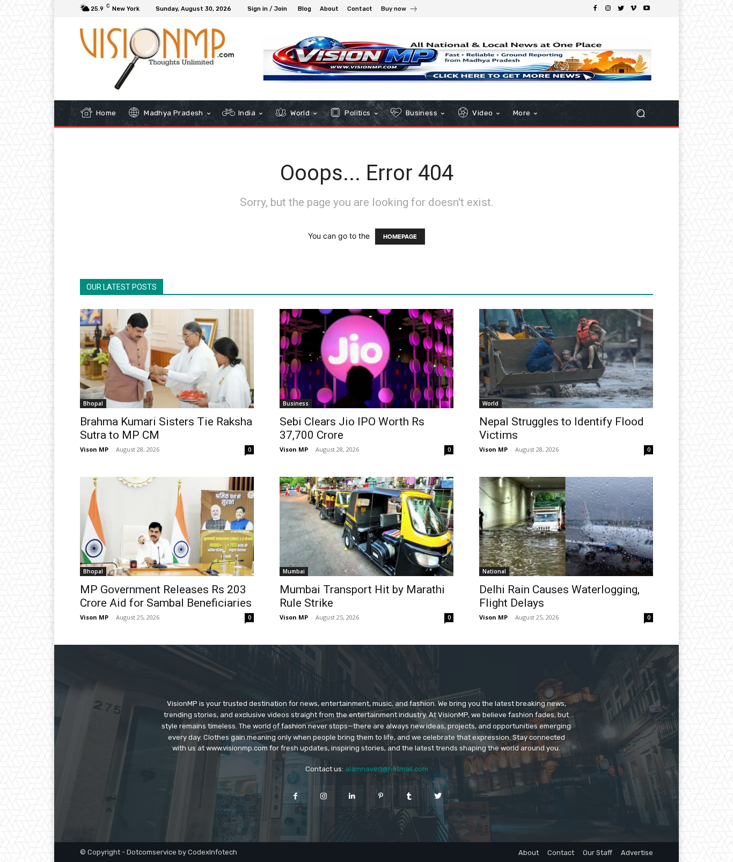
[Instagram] (608, 8)
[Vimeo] (633, 8)
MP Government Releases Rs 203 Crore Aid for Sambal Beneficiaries (166, 596)
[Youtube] (646, 8)
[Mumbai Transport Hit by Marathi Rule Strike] (366, 526)
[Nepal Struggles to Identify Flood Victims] (566, 358)
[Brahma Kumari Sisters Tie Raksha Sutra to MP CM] (167, 358)
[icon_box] (399, 10)
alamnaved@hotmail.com (386, 769)
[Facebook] (595, 8)
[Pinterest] (380, 795)
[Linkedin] (352, 795)
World (490, 403)
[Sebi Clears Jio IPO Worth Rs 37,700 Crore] (366, 358)
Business (296, 403)
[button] (640, 113)
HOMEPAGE (400, 236)
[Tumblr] (409, 795)
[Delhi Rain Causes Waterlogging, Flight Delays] (566, 526)
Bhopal (93, 403)
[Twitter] (620, 8)
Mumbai (294, 571)
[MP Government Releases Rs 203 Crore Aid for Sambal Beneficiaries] (167, 526)
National (494, 571)
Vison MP (94, 449)
